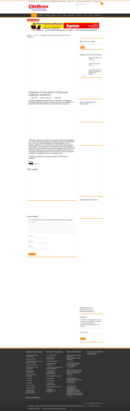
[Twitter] (91, 4)
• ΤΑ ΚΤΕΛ (29, 378)
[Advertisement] (52, 78)
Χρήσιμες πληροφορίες (83, 1)
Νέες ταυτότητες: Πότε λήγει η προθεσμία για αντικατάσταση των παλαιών (74, 372)
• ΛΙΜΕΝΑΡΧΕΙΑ (31, 359)
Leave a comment (45, 97)
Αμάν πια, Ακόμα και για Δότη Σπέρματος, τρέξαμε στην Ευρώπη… (95, 72)
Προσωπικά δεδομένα (33, 397)
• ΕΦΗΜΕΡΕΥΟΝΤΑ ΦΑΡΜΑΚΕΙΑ (32, 355)
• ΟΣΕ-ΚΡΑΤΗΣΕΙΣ (31, 365)
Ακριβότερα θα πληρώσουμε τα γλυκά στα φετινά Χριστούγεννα (74, 380)
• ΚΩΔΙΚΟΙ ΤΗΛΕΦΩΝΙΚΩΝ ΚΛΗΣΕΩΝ (51, 390)
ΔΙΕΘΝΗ (54, 15)
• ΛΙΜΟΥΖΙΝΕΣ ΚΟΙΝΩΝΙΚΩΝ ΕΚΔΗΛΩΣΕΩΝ (30, 391)
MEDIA (64, 15)
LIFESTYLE (59, 15)
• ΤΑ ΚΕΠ (28, 381)
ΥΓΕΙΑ (85, 15)
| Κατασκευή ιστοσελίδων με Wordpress (53, 408)
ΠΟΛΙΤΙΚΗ (34, 15)
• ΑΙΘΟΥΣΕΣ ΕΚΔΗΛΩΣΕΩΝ (50, 383)
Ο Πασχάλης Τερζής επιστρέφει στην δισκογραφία (73, 364)
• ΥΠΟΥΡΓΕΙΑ (50, 381)
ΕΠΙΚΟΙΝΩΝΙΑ (97, 15)
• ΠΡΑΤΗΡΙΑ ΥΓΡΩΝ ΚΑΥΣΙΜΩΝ (32, 367)
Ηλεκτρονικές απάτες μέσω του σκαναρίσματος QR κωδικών (74, 357)
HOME (29, 15)
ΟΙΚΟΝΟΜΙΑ (41, 15)
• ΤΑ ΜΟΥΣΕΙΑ (30, 385)
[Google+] (88, 4)
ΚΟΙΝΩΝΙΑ (47, 15)
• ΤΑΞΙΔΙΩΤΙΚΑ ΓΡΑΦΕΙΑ (53, 376)
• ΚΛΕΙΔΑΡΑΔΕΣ (51, 355)
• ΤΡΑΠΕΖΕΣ (50, 378)
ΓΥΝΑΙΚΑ (90, 15)
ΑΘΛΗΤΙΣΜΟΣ (71, 15)
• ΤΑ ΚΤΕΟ (29, 383)
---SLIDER (36, 35)
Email (31, 241)
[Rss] (87, 4)
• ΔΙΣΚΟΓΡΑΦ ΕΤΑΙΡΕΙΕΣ (54, 387)
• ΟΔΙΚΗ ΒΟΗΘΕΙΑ (52, 361)
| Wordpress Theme (92, 406)
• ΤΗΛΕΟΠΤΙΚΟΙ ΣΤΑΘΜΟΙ (51, 364)
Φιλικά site (70, 1)
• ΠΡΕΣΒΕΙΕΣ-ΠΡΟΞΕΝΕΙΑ (30, 371)
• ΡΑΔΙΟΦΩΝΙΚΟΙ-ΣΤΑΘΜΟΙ (31, 375)
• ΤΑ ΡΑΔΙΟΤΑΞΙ (31, 388)
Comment (32, 222)
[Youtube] (92, 4)
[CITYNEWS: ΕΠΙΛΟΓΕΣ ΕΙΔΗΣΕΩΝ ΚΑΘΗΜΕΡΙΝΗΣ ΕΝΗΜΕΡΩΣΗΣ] (38, 8)
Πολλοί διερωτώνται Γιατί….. (95, 64)
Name (31, 236)
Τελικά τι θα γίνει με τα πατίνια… (95, 58)
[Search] (102, 3)
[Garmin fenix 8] (81, 4)
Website (31, 246)
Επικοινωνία (98, 1)
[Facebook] (90, 4)
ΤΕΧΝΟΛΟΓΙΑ (79, 15)
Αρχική (29, 35)
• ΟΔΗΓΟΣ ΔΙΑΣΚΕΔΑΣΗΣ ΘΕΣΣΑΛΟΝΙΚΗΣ (54, 367)
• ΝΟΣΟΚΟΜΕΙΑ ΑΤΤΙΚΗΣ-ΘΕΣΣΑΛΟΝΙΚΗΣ (34, 361)
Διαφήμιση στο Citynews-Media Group (53, 1)
